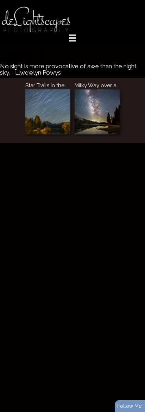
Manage (136, 3)
